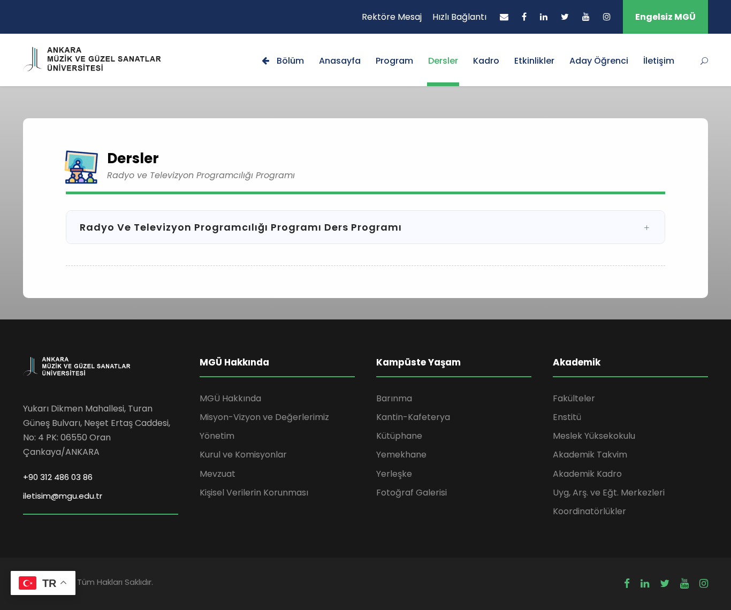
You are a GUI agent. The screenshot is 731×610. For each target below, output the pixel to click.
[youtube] (586, 17)
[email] (504, 17)
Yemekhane (401, 454)
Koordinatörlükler (589, 511)
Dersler (443, 61)
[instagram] (607, 17)
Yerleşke (394, 474)
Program (394, 61)
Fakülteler (574, 398)
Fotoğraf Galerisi (411, 492)
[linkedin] (543, 17)
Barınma (394, 398)
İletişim (658, 61)
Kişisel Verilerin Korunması (254, 492)
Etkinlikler (534, 61)
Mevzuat (217, 474)
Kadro (486, 61)
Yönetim (217, 436)
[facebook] (524, 17)
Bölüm (289, 61)
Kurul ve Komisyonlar (243, 454)
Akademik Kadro (587, 474)
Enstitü (567, 417)
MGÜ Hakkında (230, 398)
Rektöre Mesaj (392, 17)
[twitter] (565, 17)
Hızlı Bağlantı (459, 17)
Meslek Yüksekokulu (594, 436)
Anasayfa (340, 61)
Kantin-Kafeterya (413, 417)
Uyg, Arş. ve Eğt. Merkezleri (609, 492)
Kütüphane (399, 436)
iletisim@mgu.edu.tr (62, 495)
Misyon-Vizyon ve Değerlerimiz (264, 417)
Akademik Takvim (590, 454)
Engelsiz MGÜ (665, 17)
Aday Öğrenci (598, 61)
